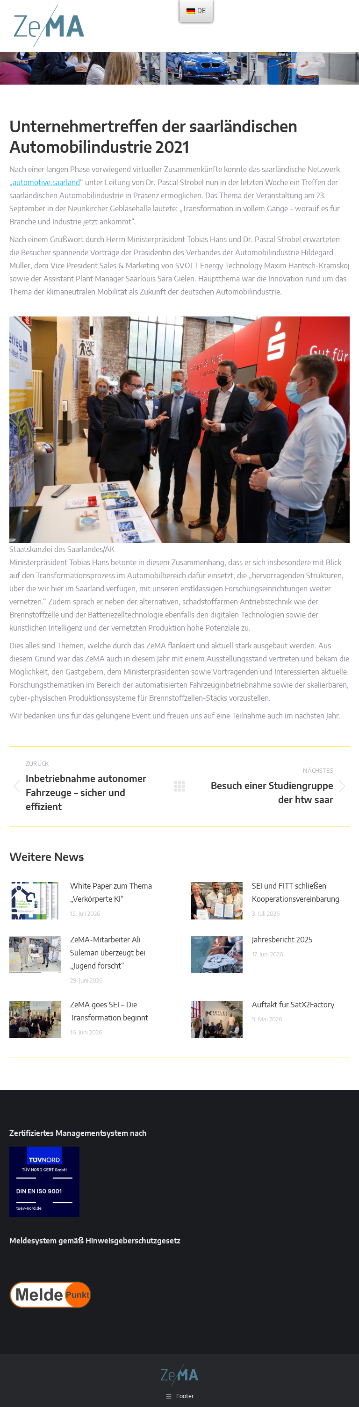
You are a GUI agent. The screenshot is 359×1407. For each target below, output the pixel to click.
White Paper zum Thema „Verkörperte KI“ (111, 893)
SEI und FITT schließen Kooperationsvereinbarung (295, 893)
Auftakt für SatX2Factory (293, 1005)
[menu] (196, 11)
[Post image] (35, 900)
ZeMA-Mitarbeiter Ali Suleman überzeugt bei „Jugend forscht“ (107, 953)
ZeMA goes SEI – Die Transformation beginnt (109, 1011)
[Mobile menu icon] (340, 25)
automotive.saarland (46, 183)
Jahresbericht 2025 (282, 940)
